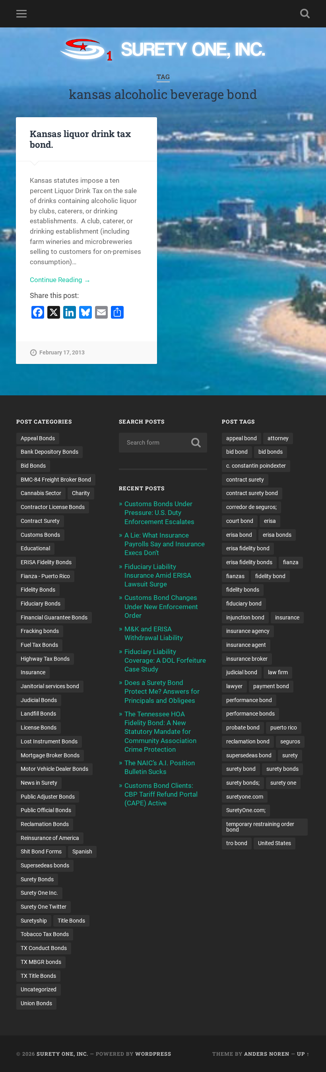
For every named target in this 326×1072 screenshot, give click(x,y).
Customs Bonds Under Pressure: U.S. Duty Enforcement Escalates (159, 512)
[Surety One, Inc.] (163, 50)
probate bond (243, 727)
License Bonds (38, 727)
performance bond (249, 700)
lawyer (234, 686)
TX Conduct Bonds (44, 948)
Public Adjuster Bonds (48, 796)
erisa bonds (277, 535)
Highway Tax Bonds (45, 659)
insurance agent (246, 645)
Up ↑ (303, 1054)
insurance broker (247, 659)
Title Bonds (71, 920)
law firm (278, 672)
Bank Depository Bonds (49, 452)
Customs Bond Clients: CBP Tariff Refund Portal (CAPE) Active (161, 794)
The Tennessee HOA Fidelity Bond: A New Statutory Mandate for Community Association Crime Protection (160, 731)
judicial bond (241, 672)
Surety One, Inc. (62, 1054)
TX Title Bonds (38, 976)
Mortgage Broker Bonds (50, 755)
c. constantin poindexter (256, 465)
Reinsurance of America (50, 838)
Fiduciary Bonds (40, 603)
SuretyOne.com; (246, 810)
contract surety (245, 479)
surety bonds (282, 769)
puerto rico (283, 727)
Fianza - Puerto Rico (45, 576)
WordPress (153, 1054)
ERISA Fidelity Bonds (46, 562)
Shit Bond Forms (41, 851)
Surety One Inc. (39, 893)
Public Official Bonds (46, 810)
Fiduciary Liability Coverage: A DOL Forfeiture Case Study (165, 660)
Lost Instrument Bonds (49, 741)
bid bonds (270, 452)
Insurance (33, 672)
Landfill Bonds (38, 713)
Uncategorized (38, 989)
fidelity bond (270, 576)
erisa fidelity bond (248, 548)
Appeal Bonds (38, 438)
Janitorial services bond (50, 686)
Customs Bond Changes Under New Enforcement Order (161, 606)
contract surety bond (252, 493)
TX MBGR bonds (41, 962)
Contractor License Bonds (53, 507)
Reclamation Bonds (45, 824)
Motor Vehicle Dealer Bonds (54, 769)
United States (274, 843)
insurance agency (248, 631)
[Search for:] (163, 443)
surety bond (241, 769)
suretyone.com (244, 796)
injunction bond (245, 617)
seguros (290, 741)
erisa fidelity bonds (249, 562)
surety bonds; (243, 783)
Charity (81, 493)
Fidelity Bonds (38, 589)
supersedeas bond (249, 755)
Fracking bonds (40, 631)
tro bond (236, 843)
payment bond (271, 686)
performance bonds (250, 713)
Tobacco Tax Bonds (45, 934)
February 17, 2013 (62, 352)
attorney (278, 438)
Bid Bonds (33, 465)
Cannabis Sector (41, 493)
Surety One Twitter (43, 907)
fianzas (235, 576)
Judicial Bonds (39, 700)
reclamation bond (248, 741)
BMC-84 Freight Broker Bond (56, 479)
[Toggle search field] (305, 13)
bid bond (237, 452)
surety (290, 755)
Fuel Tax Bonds (39, 645)
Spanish (82, 851)
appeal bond (241, 438)
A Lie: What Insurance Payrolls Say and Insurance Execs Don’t (164, 544)
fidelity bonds (242, 589)
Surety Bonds (37, 879)
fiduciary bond (244, 603)
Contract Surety (40, 521)
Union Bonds (36, 1003)
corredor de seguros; (251, 507)
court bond (239, 521)
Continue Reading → (60, 280)
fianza (291, 562)
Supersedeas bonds (45, 865)
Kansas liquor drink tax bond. (80, 139)
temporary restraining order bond (260, 827)
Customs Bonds (40, 535)
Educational (35, 548)
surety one (283, 783)
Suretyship (34, 920)
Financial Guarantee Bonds (54, 617)
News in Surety (39, 783)
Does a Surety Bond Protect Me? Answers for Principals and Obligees (162, 691)
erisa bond (239, 535)
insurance (287, 617)
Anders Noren (266, 1054)
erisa (270, 521)
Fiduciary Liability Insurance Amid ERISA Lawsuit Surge (157, 575)
